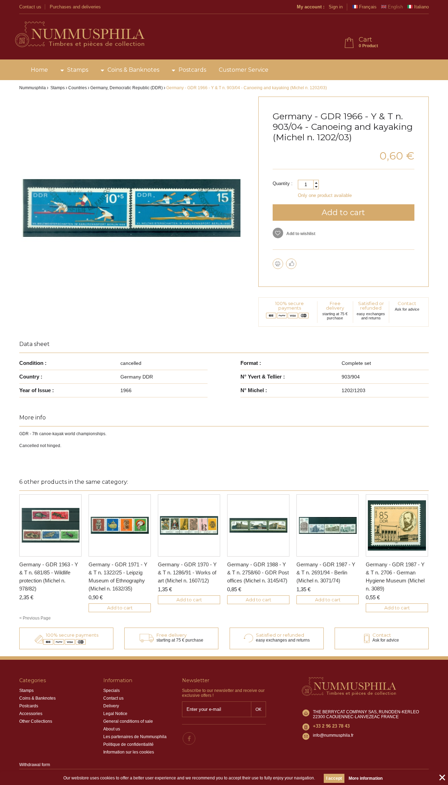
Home (39, 69)
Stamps (77, 69)
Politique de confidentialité (128, 744)
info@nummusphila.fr (333, 735)
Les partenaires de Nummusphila (135, 736)
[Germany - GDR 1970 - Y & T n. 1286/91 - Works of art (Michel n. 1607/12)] (189, 525)
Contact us (30, 6)
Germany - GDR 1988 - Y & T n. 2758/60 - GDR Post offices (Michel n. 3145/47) (258, 572)
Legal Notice (115, 713)
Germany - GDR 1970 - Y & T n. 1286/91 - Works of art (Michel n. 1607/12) (187, 572)
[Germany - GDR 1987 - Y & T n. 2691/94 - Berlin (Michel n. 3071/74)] (327, 525)
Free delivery (335, 305)
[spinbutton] (308, 184)
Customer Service (243, 69)
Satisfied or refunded (371, 305)
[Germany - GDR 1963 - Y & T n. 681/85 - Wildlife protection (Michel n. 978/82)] (50, 525)
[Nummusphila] (79, 35)
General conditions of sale (128, 721)
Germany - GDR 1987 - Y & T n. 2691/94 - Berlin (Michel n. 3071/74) (325, 572)
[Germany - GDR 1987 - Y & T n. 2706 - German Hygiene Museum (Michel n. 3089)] (397, 525)
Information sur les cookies (128, 752)
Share (291, 264)
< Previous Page (35, 618)
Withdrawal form (34, 764)
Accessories (30, 713)
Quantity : (283, 183)
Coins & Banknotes (133, 69)
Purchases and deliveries (75, 6)
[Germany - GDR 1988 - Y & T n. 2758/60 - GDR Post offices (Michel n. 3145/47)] (258, 525)
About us (111, 729)
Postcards (192, 69)
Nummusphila (32, 87)
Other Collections (35, 721)
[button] (316, 182)
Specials (111, 690)
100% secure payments (289, 305)
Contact (407, 303)
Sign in (336, 6)
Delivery (111, 705)
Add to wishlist (300, 233)
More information (366, 778)
